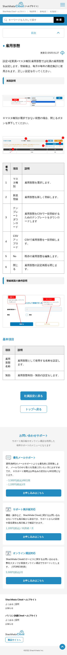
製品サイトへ (14, 640)
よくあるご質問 (12, 604)
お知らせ (9, 608)
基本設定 (43, 11)
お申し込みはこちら (33, 493)
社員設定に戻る (33, 395)
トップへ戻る (34, 409)
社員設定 (53, 11)
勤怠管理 (33, 11)
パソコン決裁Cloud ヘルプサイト (21, 615)
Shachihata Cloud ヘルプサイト (14, 11)
